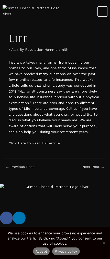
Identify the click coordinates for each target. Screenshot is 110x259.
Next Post (93, 167)
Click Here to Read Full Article (34, 143)
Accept (41, 251)
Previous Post (20, 167)
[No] (103, 242)
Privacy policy (66, 251)
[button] (102, 11)
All (13, 49)
